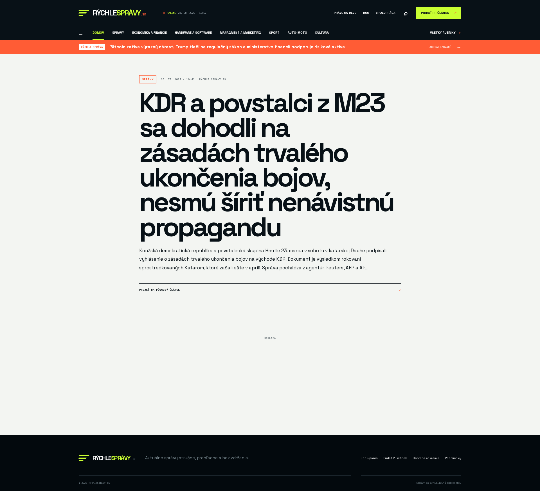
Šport (274, 33)
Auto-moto (297, 33)
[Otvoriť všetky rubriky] (81, 33)
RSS (366, 13)
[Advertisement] (270, 381)
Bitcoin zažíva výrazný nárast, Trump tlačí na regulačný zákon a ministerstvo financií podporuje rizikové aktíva (227, 46)
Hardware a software (193, 33)
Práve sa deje (345, 13)
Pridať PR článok (438, 13)
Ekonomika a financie (149, 33)
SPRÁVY (118, 33)
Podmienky (453, 458)
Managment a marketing (240, 33)
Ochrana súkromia (426, 458)
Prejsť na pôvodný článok (270, 290)
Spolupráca (385, 13)
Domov (98, 33)
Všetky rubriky (445, 33)
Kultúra (322, 33)
